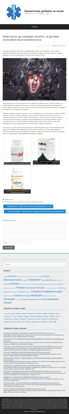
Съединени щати (52, 291)
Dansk (24, 313)
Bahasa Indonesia (36, 316)
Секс (46, 288)
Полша (20, 287)
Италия (14, 283)
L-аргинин (6, 276)
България (46, 276)
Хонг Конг (17, 299)
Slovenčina (45, 319)
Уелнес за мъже (8, 296)
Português (22, 319)
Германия (34, 279)
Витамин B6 (25, 280)
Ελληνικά (38, 313)
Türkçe (28, 322)
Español (51, 313)
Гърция (43, 280)
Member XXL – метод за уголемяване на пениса (22, 377)
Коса (11, 199)
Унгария (17, 295)
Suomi (57, 313)
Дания (49, 280)
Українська (36, 322)
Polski (16, 319)
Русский (37, 319)
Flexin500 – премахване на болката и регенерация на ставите (27, 371)
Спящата (36, 291)
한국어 (58, 316)
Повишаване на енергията (10, 288)
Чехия (44, 299)
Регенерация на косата (36, 202)
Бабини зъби (20, 276)
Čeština (18, 313)
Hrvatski (20, 316)
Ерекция (54, 280)
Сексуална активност (52, 288)
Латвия (26, 284)
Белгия (24, 276)
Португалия (30, 288)
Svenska (18, 322)
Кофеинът (21, 284)
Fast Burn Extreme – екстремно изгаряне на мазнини (24, 333)
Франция (36, 295)
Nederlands (8, 319)
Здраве (7, 199)
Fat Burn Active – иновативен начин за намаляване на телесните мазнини (32, 339)
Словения (28, 292)
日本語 (52, 316)
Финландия (26, 296)
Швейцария (53, 299)
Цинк (39, 299)
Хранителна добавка (28, 299)
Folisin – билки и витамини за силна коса (19, 388)
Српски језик (9, 322)
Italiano (46, 316)
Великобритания (12, 279)
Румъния (40, 288)
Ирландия (7, 284)
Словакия (21, 292)
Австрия (12, 276)
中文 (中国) (53, 322)
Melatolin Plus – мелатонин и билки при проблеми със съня (29, 206)
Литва (29, 284)
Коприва (20, 202)
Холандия (9, 299)
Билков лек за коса (11, 202)
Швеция (8, 302)
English (44, 313)
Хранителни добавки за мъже (44, 11)
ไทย (23, 322)
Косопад (25, 202)
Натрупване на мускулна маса (49, 284)
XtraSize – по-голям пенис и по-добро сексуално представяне (28, 346)
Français (7, 316)
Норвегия (61, 284)
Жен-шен (59, 280)
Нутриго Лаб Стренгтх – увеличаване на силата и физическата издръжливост (33, 358)
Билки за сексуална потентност (34, 276)
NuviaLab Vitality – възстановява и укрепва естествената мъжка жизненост (36, 211)
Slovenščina (54, 319)
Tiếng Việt (44, 322)
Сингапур (14, 292)
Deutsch (30, 313)
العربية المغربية (9, 313)
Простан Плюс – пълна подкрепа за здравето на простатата (26, 383)
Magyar (26, 316)
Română (30, 319)
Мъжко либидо (35, 284)
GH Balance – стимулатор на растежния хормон (22, 365)
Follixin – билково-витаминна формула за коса (22, 352)
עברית (14, 316)
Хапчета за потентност (49, 296)
